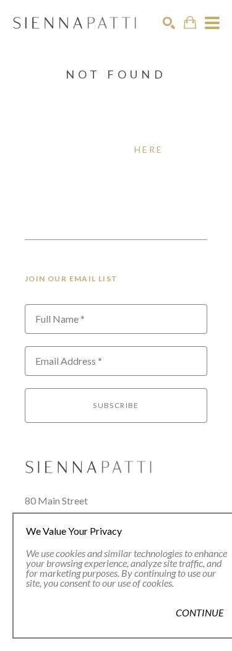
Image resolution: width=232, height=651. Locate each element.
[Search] (169, 23)
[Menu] (212, 23)
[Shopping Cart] (190, 22)
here (149, 149)
